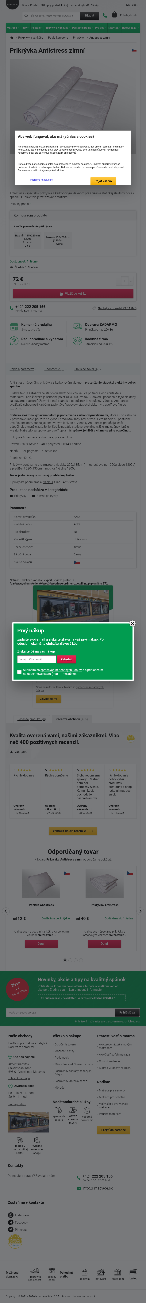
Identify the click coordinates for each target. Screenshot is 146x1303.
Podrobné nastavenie (41, 179)
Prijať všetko (103, 181)
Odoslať (66, 659)
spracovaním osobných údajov (61, 670)
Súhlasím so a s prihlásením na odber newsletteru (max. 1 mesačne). (63, 672)
